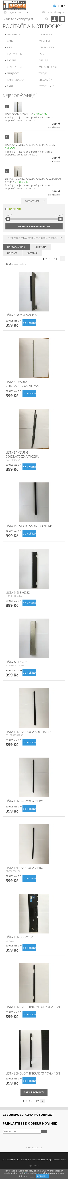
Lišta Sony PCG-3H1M (26, 114)
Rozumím (42, 1176)
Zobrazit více (32, 201)
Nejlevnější (41, 247)
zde (32, 1176)
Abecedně (32, 253)
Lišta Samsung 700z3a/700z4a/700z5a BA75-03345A (34, 180)
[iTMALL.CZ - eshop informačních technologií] (14, 4)
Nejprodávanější (16, 247)
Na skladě (15, 209)
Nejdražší (12, 253)
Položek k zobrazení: (33, 226)
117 (56, 259)
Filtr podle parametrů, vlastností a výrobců (32, 238)
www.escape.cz (34, 1147)
